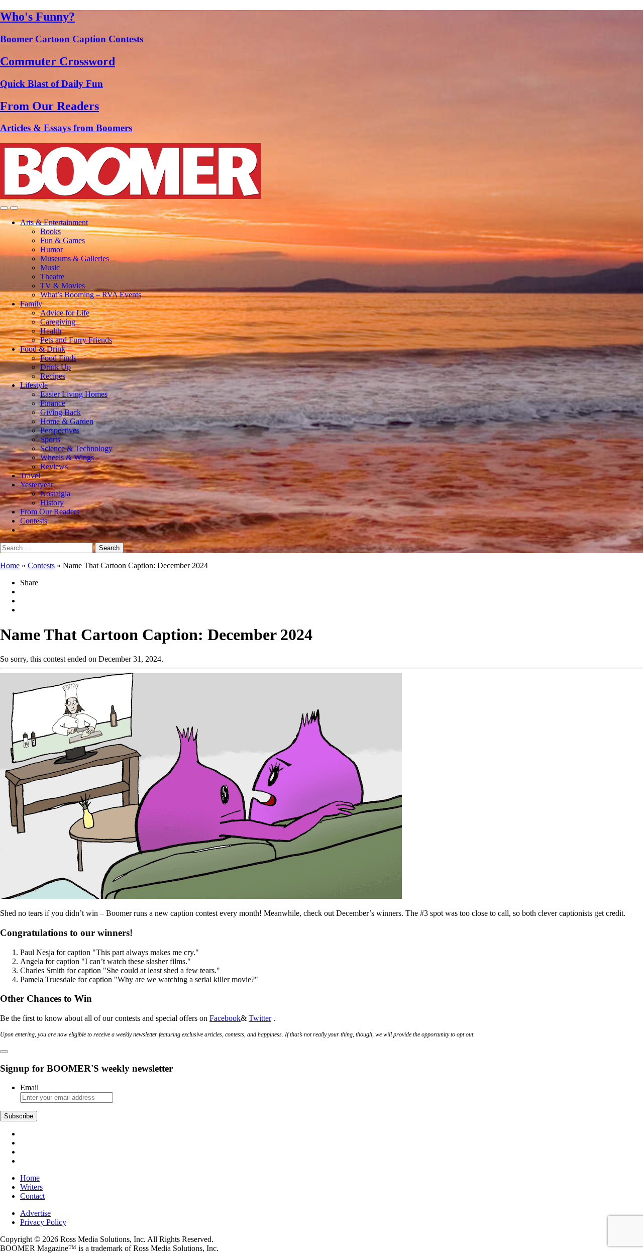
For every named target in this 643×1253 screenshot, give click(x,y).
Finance (52, 403)
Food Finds (58, 358)
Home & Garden (66, 421)
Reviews (54, 466)
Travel (30, 475)
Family (31, 303)
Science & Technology (76, 448)
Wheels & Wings (67, 457)
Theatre (52, 276)
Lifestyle (34, 385)
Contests (33, 520)
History (52, 502)
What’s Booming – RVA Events (90, 294)
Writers (31, 1187)
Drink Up (55, 367)
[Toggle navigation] (4, 208)
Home (10, 565)
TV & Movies (62, 285)
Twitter (260, 1018)
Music (50, 267)
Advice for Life (64, 312)
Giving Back (60, 412)
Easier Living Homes (74, 394)
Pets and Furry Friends (76, 340)
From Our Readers (49, 511)
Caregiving (57, 322)
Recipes (52, 376)
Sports (50, 439)
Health (50, 331)
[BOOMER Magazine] (130, 196)
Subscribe (18, 1116)
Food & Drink (42, 349)
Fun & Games (62, 240)
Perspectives (59, 430)
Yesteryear (36, 484)
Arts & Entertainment (54, 222)
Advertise (35, 1213)
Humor (51, 249)
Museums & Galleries (74, 258)
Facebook (225, 1018)
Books (50, 231)
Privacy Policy (43, 1222)
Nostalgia (55, 493)
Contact (32, 1196)
